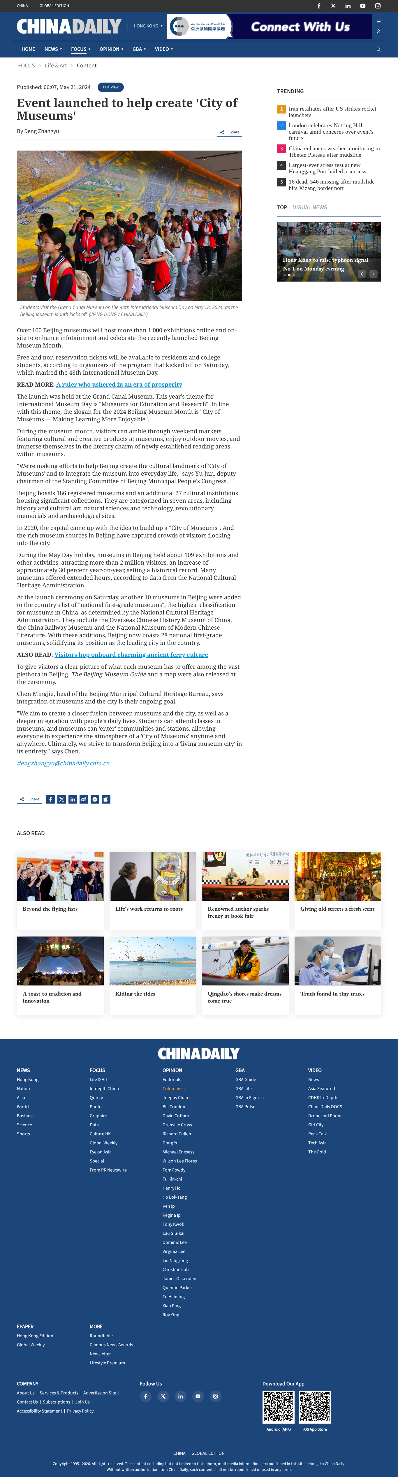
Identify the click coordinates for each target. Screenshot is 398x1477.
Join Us (82, 1402)
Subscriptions (56, 1402)
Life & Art (56, 66)
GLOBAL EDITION (54, 6)
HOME (28, 49)
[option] (329, 252)
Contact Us (27, 1402)
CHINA (22, 6)
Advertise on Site (99, 1393)
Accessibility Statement (39, 1411)
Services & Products (59, 1393)
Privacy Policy (80, 1411)
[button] (284, 275)
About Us (26, 1393)
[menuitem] (146, 26)
